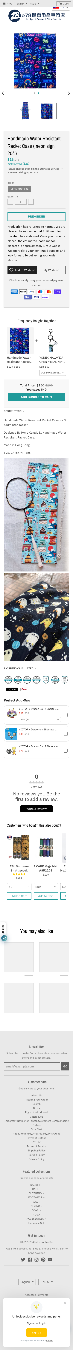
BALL (35, 1189)
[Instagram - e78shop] (36, 1259)
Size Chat (36, 1129)
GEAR (35, 1210)
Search (37, 1104)
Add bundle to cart (36, 397)
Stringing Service (50, 168)
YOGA (36, 1214)
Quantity (12, 196)
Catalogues (36, 1116)
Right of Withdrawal (36, 1112)
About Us (36, 1095)
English (20, 3)
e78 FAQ (37, 1142)
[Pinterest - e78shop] (43, 1259)
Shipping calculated (19, 668)
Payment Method (36, 1138)
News (36, 1108)
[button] (36, 715)
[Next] (69, 93)
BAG (35, 1201)
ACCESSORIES (35, 1218)
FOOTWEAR (35, 1197)
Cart (66, 3)
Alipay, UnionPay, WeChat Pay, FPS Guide (36, 1133)
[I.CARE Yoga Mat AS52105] (46, 848)
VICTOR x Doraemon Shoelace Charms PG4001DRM (36, 729)
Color (10, 183)
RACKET (35, 1185)
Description (13, 411)
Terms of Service (36, 1146)
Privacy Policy (36, 1159)
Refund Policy (36, 1154)
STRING (35, 1206)
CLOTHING (35, 1193)
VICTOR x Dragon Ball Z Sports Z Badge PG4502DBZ (38, 709)
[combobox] (52, 373)
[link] (20, 340)
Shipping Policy (36, 1150)
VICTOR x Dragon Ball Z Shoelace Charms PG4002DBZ (38, 746)
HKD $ (33, 3)
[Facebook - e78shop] (30, 1259)
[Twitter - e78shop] (23, 1259)
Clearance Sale (36, 1223)
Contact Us (47, 1242)
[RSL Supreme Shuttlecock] (19, 848)
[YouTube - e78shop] (50, 1259)
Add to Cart (19, 896)
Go (65, 1066)
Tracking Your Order (36, 1099)
